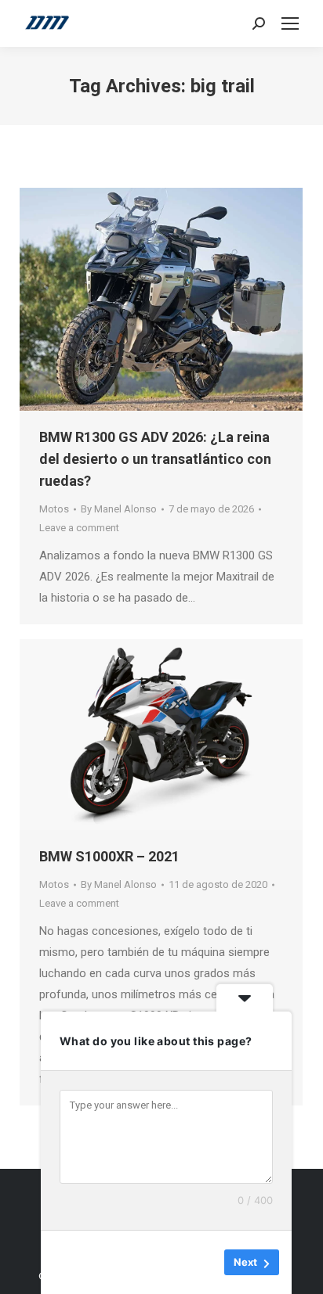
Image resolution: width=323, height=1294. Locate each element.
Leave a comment (79, 528)
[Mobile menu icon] (290, 23)
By (119, 509)
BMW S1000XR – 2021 (109, 856)
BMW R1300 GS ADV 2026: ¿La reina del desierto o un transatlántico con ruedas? (155, 459)
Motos (54, 509)
